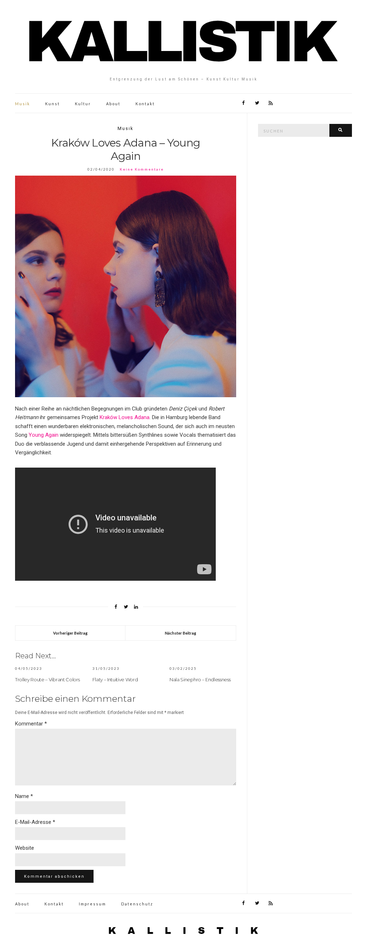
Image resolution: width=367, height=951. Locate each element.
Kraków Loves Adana (124, 417)
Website (24, 848)
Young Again (43, 435)
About (113, 103)
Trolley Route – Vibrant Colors (47, 679)
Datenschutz (137, 903)
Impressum (92, 903)
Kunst (52, 103)
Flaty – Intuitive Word (115, 679)
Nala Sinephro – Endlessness (200, 679)
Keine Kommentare (142, 169)
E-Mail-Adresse (35, 822)
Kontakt (145, 103)
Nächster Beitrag (180, 633)
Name (24, 796)
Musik (22, 103)
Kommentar (31, 723)
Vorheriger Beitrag (70, 633)
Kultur (83, 103)
